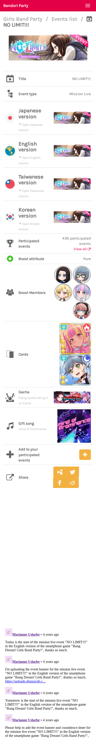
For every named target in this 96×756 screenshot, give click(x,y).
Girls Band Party (23, 19)
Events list (65, 19)
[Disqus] (48, 561)
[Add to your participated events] (85, 454)
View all (81, 249)
